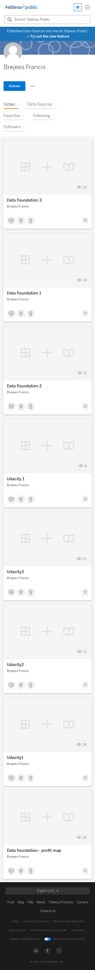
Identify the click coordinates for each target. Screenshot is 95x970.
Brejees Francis (18, 206)
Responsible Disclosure (48, 930)
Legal (15, 921)
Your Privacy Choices (69, 939)
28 (84, 745)
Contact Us (47, 911)
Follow (14, 86)
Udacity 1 (15, 479)
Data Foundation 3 (24, 200)
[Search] (9, 19)
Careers (82, 902)
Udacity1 (15, 757)
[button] (36, 950)
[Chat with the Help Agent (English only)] (78, 7)
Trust (10, 902)
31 (84, 652)
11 (85, 373)
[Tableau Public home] (21, 7)
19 (84, 280)
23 (84, 187)
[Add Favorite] (85, 221)
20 (84, 838)
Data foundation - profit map (34, 850)
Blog (21, 902)
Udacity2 (15, 664)
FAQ (30, 902)
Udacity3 (15, 571)
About (41, 902)
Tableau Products (61, 902)
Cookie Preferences (25, 939)
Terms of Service (36, 921)
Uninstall (78, 930)
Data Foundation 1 (24, 293)
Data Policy (18, 930)
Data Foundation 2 (24, 386)
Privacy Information (68, 921)
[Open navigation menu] (87, 7)
